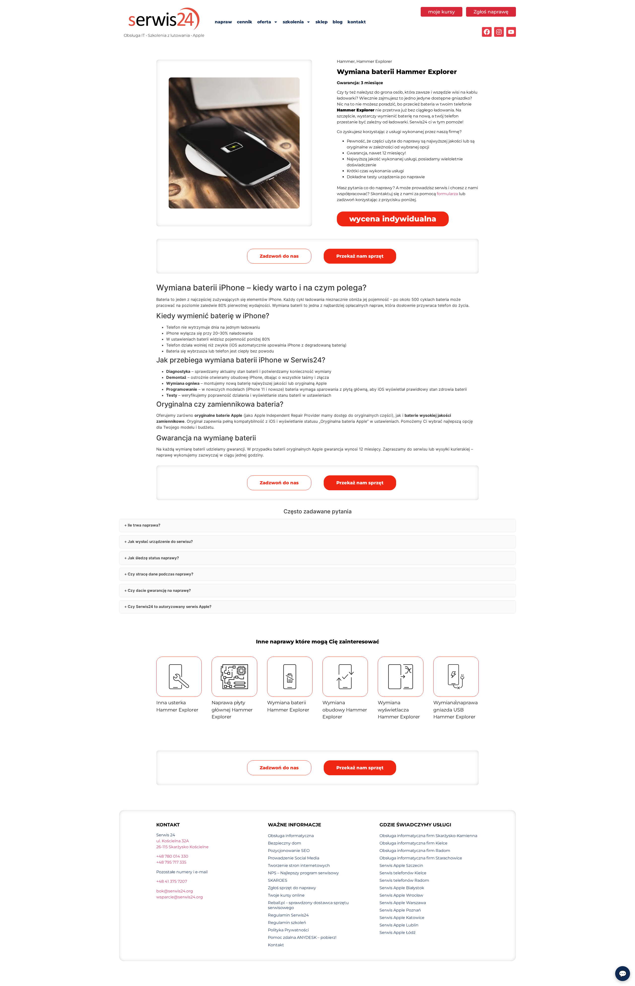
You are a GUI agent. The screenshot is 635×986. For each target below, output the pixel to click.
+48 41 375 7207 (171, 881)
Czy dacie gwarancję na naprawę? (159, 590)
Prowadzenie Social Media (293, 858)
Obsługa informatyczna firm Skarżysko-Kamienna (428, 835)
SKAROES (277, 880)
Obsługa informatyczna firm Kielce (413, 843)
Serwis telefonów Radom (404, 880)
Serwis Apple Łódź (397, 932)
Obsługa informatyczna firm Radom (415, 850)
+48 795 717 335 (171, 862)
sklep (322, 21)
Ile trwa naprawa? (144, 525)
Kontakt (276, 945)
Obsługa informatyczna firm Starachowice (421, 858)
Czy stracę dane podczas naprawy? (160, 574)
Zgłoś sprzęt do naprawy (292, 887)
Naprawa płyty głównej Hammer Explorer (232, 710)
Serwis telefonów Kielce (403, 873)
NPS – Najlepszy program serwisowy (303, 873)
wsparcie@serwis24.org (179, 897)
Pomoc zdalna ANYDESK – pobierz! (302, 937)
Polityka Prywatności (288, 930)
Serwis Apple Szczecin (401, 865)
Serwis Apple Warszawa (403, 902)
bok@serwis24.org (174, 891)
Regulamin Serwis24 (288, 915)
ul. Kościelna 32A (172, 841)
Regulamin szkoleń (287, 922)
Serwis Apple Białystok (402, 887)
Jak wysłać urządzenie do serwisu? (160, 541)
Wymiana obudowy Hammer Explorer (344, 710)
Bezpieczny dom (284, 843)
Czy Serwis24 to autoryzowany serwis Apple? (169, 606)
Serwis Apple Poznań (400, 910)
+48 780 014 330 (172, 856)
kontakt (357, 21)
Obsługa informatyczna (291, 835)
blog (338, 21)
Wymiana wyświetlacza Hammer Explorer (399, 710)
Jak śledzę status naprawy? (153, 558)
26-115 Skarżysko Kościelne (182, 847)
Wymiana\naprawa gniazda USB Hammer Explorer (455, 710)
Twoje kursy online (286, 895)
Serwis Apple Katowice (402, 917)
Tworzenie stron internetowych (299, 865)
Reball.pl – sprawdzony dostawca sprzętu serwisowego (308, 905)
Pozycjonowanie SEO (289, 850)
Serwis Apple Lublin (399, 925)
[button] (360, 256)
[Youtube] (511, 32)
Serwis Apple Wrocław (401, 895)
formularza (447, 193)
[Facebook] (487, 32)
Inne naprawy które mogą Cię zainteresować (317, 641)
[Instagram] (499, 32)
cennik (244, 21)
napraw (223, 21)
